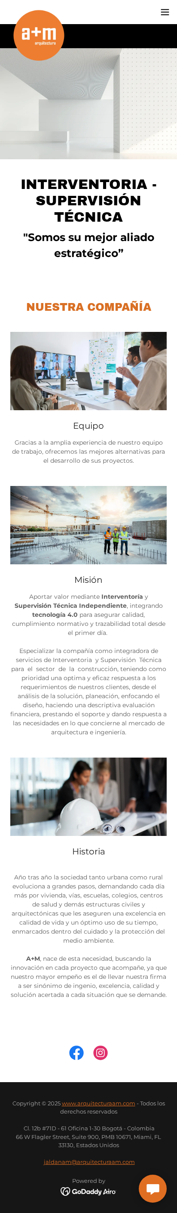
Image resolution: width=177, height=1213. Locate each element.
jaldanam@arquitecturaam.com (89, 1161)
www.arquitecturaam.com (98, 1103)
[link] (39, 12)
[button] (165, 12)
